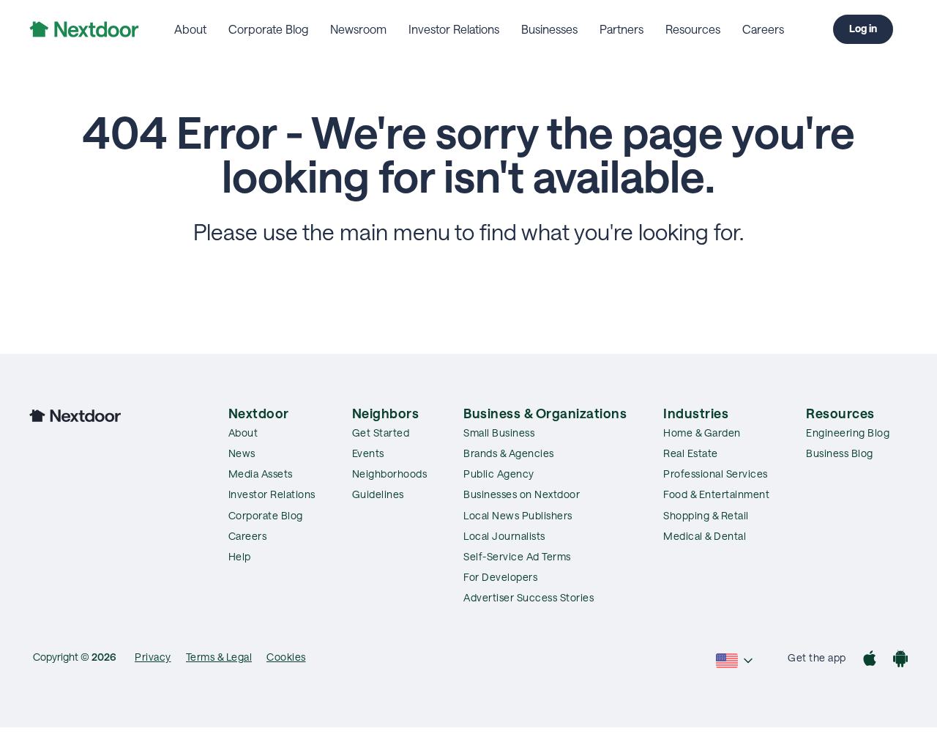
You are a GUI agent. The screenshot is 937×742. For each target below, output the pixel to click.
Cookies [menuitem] (286, 656)
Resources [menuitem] (692, 29)
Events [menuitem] (368, 453)
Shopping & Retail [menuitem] (706, 515)
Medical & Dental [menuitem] (704, 536)
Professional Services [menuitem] (715, 473)
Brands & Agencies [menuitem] (508, 453)
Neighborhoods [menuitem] (390, 473)
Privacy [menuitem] (153, 656)
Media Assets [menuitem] (260, 473)
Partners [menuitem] (621, 29)
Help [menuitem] (239, 556)
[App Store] (869, 660)
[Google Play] (900, 660)
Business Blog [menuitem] (839, 453)
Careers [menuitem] (763, 29)
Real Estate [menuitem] (690, 453)
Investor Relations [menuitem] (453, 29)
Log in (863, 28)
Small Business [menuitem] (498, 432)
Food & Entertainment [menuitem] (716, 494)
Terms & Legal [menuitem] (219, 656)
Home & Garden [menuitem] (702, 432)
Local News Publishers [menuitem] (517, 515)
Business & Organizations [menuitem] (545, 413)
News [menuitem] (241, 453)
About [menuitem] (190, 29)
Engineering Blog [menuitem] (847, 432)
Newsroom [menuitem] (358, 29)
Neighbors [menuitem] (385, 413)
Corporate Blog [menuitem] (268, 29)
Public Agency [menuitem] (498, 473)
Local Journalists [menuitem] (504, 536)
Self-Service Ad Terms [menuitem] (517, 556)
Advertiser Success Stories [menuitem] (528, 597)
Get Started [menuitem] (381, 432)
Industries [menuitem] (695, 413)
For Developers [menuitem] (500, 577)
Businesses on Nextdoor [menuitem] (521, 494)
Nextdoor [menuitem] (258, 413)
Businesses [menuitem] (549, 29)
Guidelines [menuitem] (378, 494)
